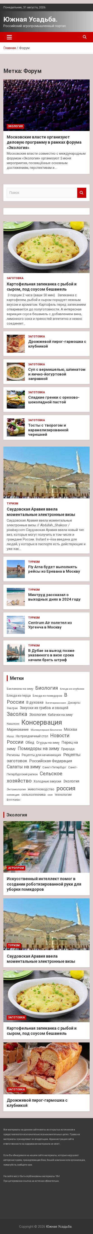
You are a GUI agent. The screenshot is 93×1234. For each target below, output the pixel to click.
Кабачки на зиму (60, 714)
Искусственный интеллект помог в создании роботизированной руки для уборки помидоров (44, 884)
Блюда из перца (19, 695)
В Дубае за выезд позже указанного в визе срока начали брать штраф (51, 655)
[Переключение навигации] (9, 37)
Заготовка (15, 278)
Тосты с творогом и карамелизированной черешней (48, 430)
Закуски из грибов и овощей (44, 708)
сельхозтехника (33, 794)
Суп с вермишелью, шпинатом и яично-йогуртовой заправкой (57, 374)
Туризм (12, 503)
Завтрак (12, 708)
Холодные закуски (47, 781)
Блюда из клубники (72, 688)
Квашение (13, 723)
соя (50, 794)
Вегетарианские (56, 702)
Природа (67, 749)
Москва (70, 729)
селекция (13, 794)
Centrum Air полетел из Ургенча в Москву (50, 624)
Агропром (16, 868)
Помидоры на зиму (38, 748)
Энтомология (16, 789)
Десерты (74, 702)
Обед (30, 742)
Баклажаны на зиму (20, 688)
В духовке (35, 702)
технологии (63, 794)
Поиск (81, 193)
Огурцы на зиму (48, 742)
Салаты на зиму (23, 766)
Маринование (18, 730)
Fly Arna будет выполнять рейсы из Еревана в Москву (54, 569)
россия (65, 788)
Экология (15, 126)
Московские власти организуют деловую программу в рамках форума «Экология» (44, 142)
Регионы (13, 755)
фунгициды (13, 799)
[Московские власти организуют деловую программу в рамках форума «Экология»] (46, 105)
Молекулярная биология (46, 729)
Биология (46, 688)
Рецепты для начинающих (41, 755)
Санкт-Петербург (54, 767)
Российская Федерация (50, 761)
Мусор (10, 736)
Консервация (41, 722)
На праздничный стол (32, 736)
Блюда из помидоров (47, 695)
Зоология (37, 714)
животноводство (41, 789)
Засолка (17, 714)
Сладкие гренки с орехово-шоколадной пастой (53, 399)
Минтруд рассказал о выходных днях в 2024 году (54, 596)
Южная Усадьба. (30, 19)
